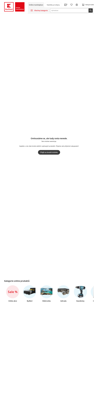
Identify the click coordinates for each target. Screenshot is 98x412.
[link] (53, 4)
